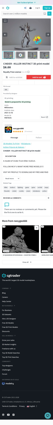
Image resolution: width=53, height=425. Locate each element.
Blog (4, 293)
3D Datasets (6, 314)
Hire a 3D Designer (9, 319)
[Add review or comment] (48, 198)
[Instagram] (14, 414)
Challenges (6, 370)
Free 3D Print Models (10, 327)
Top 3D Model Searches (11, 353)
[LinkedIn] (3, 414)
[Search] (49, 14)
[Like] (10, 83)
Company (5, 288)
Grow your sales (8, 340)
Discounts (6, 331)
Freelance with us (8, 348)
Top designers (7, 365)
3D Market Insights (9, 344)
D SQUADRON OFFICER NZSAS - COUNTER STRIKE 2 (19, 255)
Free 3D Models (8, 323)
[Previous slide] (5, 35)
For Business (7, 310)
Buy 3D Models (7, 306)
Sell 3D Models (7, 336)
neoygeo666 (18, 128)
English (31, 406)
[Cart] (30, 8)
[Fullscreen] (5, 21)
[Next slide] (48, 35)
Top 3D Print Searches (10, 357)
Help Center (6, 301)
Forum (4, 374)
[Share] (43, 83)
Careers (5, 297)
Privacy (22, 406)
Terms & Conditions (9, 406)
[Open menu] (3, 8)
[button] (45, 14)
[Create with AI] (25, 8)
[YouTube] (9, 414)
